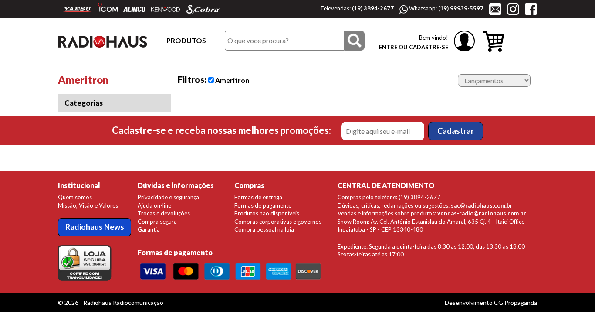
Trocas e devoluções (164, 213)
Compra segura (157, 221)
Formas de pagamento (263, 205)
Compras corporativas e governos (277, 221)
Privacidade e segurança (168, 197)
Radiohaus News (94, 227)
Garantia (149, 229)
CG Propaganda (515, 302)
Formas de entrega (258, 197)
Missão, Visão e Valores (88, 205)
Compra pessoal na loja (264, 229)
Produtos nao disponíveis (266, 213)
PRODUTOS (186, 40)
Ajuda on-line (154, 205)
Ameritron (231, 80)
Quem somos (75, 197)
